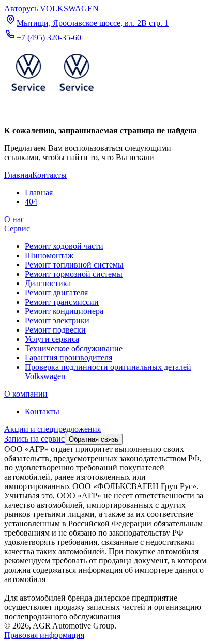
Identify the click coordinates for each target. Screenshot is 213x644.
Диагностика (48, 283)
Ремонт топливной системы (74, 264)
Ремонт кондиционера (64, 311)
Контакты (42, 411)
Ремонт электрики (57, 320)
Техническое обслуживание (74, 348)
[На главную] (52, 93)
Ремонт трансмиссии (62, 301)
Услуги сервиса (52, 339)
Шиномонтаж (49, 255)
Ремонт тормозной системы (74, 274)
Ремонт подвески (55, 329)
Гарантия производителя (68, 357)
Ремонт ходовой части (64, 246)
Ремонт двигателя (56, 292)
